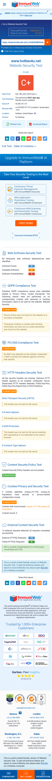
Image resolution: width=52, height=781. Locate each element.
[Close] (48, 11)
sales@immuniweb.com (26, 708)
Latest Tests (18, 51)
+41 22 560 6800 (13, 718)
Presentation (43, 777)
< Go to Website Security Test (14, 24)
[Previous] (1, 14)
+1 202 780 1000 (13, 738)
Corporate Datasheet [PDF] (26, 235)
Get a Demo (26, 777)
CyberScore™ (8, 777)
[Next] (51, 14)
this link (44, 763)
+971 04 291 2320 (37, 738)
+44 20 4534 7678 (37, 718)
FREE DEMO (26, 223)
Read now (28, 15)
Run (47, 42)
